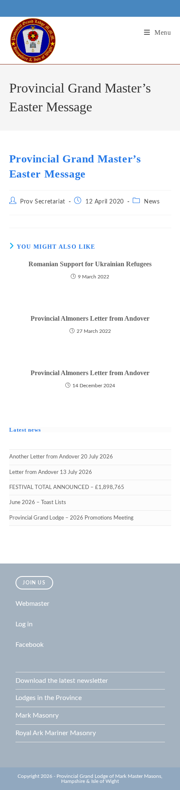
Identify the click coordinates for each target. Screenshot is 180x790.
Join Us (34, 582)
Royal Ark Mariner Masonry (55, 733)
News (151, 202)
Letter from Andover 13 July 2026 (50, 472)
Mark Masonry (37, 715)
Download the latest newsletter (61, 680)
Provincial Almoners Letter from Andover (90, 318)
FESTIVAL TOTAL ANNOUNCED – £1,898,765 (66, 487)
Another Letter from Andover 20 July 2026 (61, 457)
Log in (24, 624)
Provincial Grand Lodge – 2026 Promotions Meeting (71, 518)
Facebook (29, 644)
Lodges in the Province (48, 698)
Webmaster (32, 603)
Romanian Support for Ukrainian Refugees (90, 264)
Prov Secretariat (42, 202)
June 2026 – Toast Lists (37, 502)
